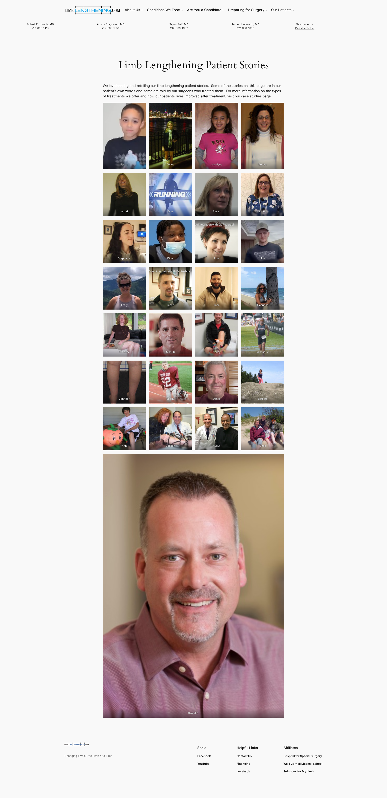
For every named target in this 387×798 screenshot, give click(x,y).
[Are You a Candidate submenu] (223, 10)
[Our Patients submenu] (293, 10)
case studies (251, 96)
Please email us (304, 28)
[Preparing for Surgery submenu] (266, 10)
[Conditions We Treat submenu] (182, 10)
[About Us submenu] (142, 10)
